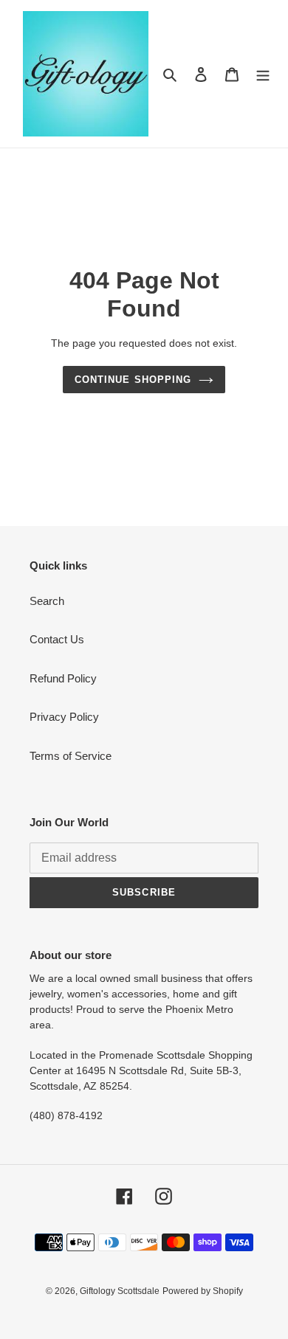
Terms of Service (71, 756)
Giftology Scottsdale (120, 1291)
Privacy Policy (64, 716)
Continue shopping (133, 379)
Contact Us (57, 639)
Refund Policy (63, 678)
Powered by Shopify (202, 1291)
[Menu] (262, 74)
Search (47, 601)
